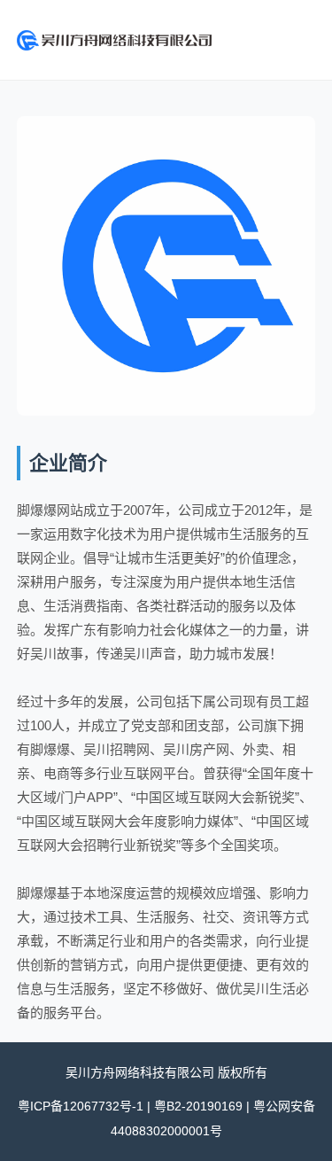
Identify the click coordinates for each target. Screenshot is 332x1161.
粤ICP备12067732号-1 (80, 1106)
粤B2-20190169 (198, 1106)
